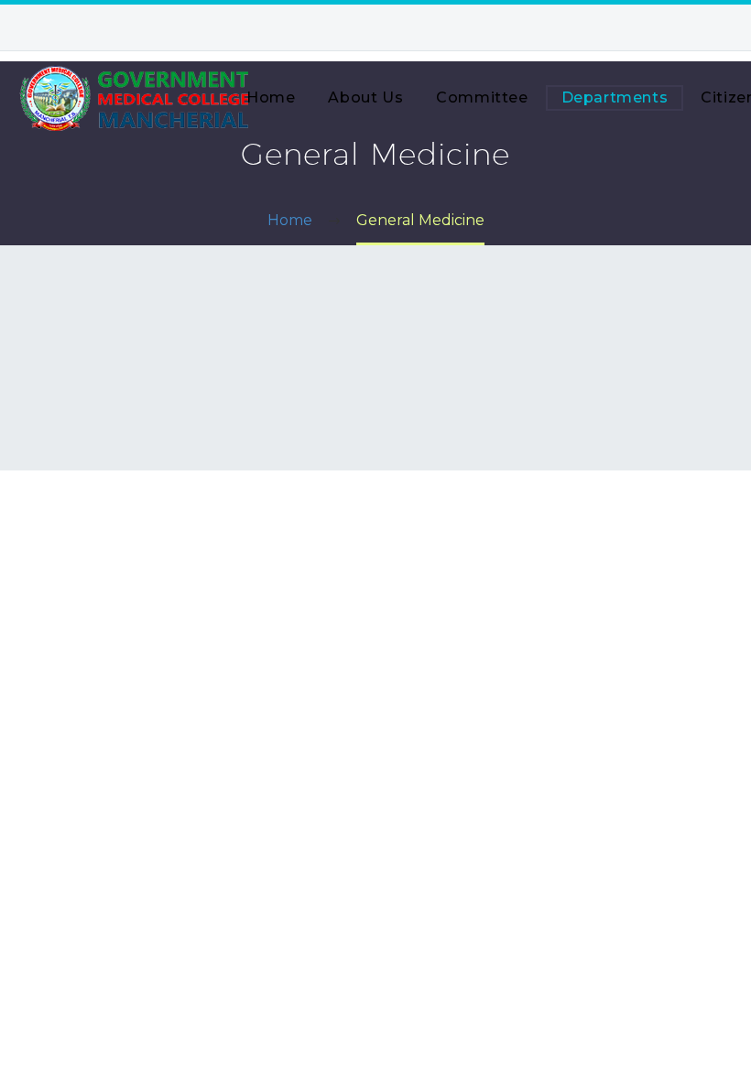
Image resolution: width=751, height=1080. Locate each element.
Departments (615, 97)
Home (270, 97)
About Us (365, 97)
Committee (482, 97)
